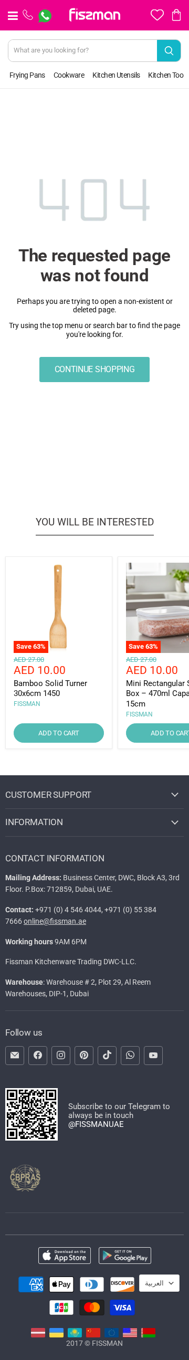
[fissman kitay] (93, 1335)
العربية (154, 1283)
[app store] (64, 1256)
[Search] (169, 50)
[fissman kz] (75, 1335)
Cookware (69, 75)
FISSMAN (27, 704)
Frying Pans (27, 75)
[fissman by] (148, 1335)
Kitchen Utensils (116, 75)
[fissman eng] (130, 1335)
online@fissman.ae (55, 921)
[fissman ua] (56, 1335)
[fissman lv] (38, 1335)
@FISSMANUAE (96, 1124)
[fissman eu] (111, 1335)
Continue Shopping (95, 369)
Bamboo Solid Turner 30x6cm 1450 (50, 689)
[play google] (125, 1256)
